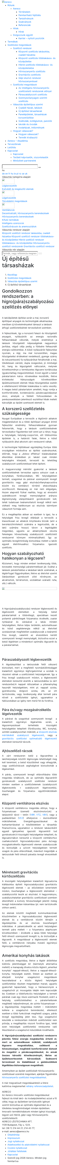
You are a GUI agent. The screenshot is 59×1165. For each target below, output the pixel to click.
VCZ (21, 818)
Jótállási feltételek (17, 1151)
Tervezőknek (14, 144)
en (7, 173)
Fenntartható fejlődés (30, 15)
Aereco (16, 8)
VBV (44, 814)
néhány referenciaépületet (39, 1086)
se (23, 173)
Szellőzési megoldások (19, 45)
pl (17, 173)
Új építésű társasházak (30, 111)
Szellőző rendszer (22, 48)
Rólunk (11, 5)
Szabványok (25, 21)
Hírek (16, 28)
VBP (32, 814)
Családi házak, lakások (30, 107)
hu (12, 173)
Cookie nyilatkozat (17, 1148)
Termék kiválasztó (28, 137)
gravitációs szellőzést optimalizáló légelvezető (29, 738)
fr (10, 173)
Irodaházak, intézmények (31, 127)
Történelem (24, 11)
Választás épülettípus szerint (28, 104)
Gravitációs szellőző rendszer (39, 246)
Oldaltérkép (14, 1134)
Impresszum (14, 1138)
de (3, 173)
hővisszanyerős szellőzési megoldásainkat (24, 1077)
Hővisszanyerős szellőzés (32, 71)
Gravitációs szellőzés (30, 74)
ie (15, 173)
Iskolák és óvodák (28, 124)
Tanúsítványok (26, 18)
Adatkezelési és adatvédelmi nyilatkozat (29, 1144)
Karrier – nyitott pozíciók (31, 38)
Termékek (13, 41)
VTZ (38, 814)
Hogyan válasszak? (23, 130)
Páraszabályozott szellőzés (33, 94)
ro (20, 173)
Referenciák (25, 25)
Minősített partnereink (24, 160)
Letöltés (12, 147)
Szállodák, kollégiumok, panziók (35, 121)
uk (26, 173)
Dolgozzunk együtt (23, 35)
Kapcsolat (13, 150)
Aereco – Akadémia (18, 140)
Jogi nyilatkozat (16, 1141)
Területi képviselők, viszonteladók (30, 157)
